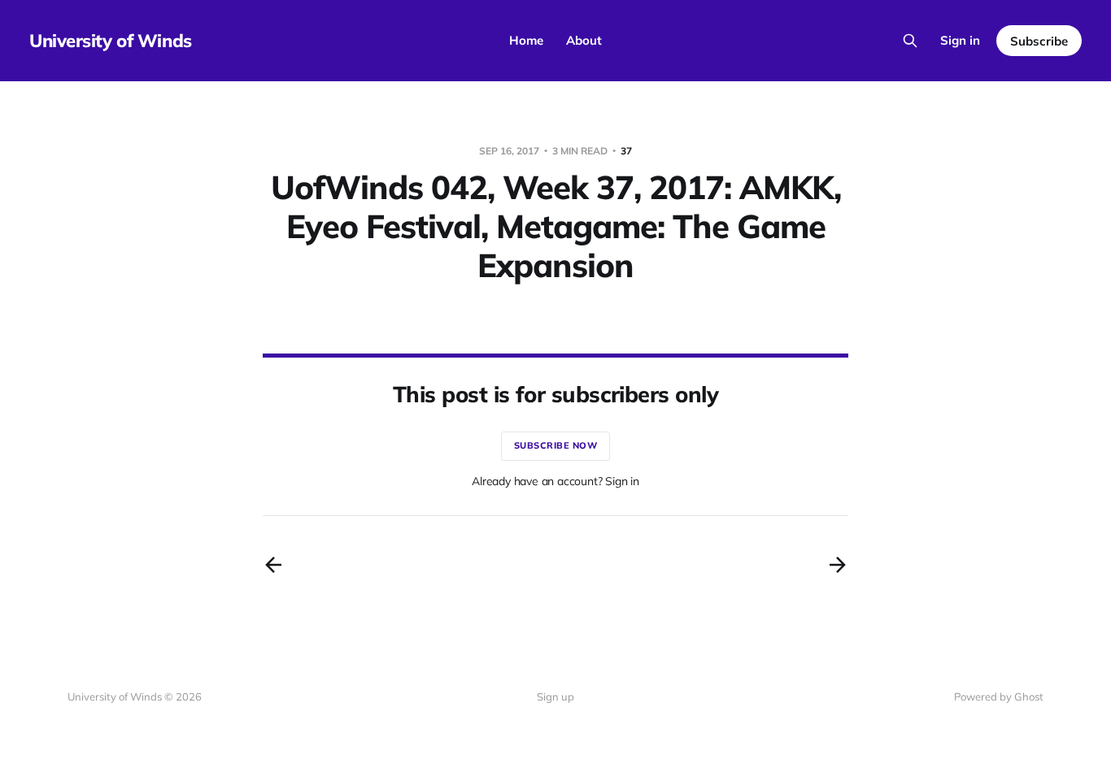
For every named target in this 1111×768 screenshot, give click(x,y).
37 (626, 151)
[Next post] (837, 565)
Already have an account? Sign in (555, 481)
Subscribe (1039, 41)
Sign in (960, 40)
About (584, 40)
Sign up (555, 696)
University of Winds (110, 41)
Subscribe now (556, 445)
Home (526, 40)
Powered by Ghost (998, 696)
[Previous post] (273, 565)
